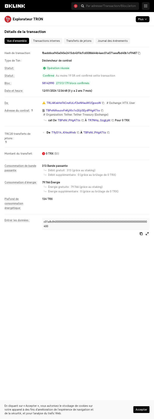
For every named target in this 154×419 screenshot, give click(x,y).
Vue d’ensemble (17, 40)
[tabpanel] (77, 143)
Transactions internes (46, 40)
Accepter (141, 409)
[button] (83, 6)
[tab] (17, 41)
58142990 (48, 83)
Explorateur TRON (28, 19)
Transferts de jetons (78, 40)
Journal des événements (113, 40)
